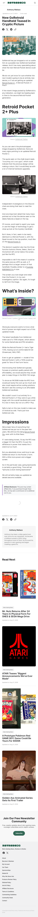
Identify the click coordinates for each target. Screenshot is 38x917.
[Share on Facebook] (3, 29)
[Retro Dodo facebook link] (4, 852)
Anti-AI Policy (6, 885)
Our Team (5, 867)
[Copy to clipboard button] (15, 29)
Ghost (27, 910)
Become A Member (8, 861)
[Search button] (35, 2)
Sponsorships (6, 870)
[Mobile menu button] (4, 3)
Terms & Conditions (8, 891)
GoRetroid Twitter (21, 139)
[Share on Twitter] (7, 29)
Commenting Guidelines (9, 894)
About (4, 858)
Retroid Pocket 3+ (14, 242)
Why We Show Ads (8, 876)
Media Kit (5, 873)
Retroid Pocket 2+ (8, 83)
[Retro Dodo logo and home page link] (16, 3)
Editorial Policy (6, 882)
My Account (6, 864)
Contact (4, 900)
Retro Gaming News (8, 607)
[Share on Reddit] (11, 29)
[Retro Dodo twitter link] (7, 852)
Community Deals (7, 897)
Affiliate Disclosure (8, 888)
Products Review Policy (9, 879)
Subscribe (19, 833)
